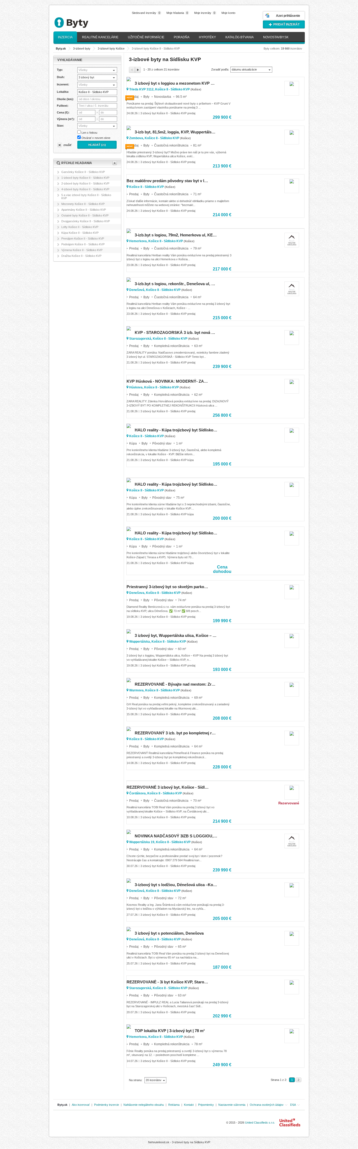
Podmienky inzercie (106, 1104)
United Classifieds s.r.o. (260, 1122)
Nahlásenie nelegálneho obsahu (143, 1104)
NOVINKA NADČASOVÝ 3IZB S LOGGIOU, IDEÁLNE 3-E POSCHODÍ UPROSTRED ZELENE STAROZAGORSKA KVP (176, 836)
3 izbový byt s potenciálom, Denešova (169, 933)
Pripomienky (206, 1104)
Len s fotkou (89, 132)
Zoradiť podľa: (220, 69)
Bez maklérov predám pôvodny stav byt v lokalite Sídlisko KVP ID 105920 (168, 180)
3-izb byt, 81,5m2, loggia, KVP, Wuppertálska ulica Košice (176, 132)
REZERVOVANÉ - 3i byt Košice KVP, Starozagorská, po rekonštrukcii (168, 982)
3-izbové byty (81, 48)
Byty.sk (62, 1104)
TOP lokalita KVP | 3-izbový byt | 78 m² (170, 1030)
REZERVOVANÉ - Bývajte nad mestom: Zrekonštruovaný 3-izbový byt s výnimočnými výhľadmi (176, 684)
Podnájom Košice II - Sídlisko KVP (83, 244)
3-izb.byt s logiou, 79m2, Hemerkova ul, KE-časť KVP (176, 235)
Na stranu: (136, 1080)
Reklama (174, 1104)
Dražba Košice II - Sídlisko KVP (81, 255)
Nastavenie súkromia (231, 1104)
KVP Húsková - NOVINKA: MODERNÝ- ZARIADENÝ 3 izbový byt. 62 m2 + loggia (168, 381)
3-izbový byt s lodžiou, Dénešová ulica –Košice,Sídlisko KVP (176, 884)
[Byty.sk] (79, 20)
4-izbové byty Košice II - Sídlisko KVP (85, 189)
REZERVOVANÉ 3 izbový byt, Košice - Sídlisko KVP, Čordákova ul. (168, 787)
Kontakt (189, 1104)
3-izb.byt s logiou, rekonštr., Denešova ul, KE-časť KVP (176, 283)
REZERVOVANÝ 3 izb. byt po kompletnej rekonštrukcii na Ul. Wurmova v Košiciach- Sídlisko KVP (176, 733)
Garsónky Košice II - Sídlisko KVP (83, 172)
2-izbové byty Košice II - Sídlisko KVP (85, 183)
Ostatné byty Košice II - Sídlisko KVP (85, 215)
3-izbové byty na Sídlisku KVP (191, 1142)
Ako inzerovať (81, 1104)
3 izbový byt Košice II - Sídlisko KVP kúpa (167, 460)
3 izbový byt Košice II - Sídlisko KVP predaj (167, 113)
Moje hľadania (177, 12)
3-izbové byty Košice (111, 48)
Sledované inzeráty (146, 12)
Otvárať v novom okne (96, 137)
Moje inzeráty (204, 12)
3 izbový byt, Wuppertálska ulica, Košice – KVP (176, 635)
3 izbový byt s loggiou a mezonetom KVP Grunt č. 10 (176, 83)
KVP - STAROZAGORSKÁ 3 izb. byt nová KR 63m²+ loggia (176, 332)
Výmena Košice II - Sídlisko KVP (81, 250)
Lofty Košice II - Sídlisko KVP (79, 227)
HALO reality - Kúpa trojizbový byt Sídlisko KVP (176, 430)
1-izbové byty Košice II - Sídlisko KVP (85, 177)
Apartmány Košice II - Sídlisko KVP (83, 209)
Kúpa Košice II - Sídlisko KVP (80, 232)
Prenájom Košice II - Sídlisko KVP (82, 238)
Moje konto (228, 12)
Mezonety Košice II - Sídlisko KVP (83, 203)
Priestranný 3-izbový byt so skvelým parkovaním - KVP (168, 586)
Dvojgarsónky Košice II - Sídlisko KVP (85, 221)
